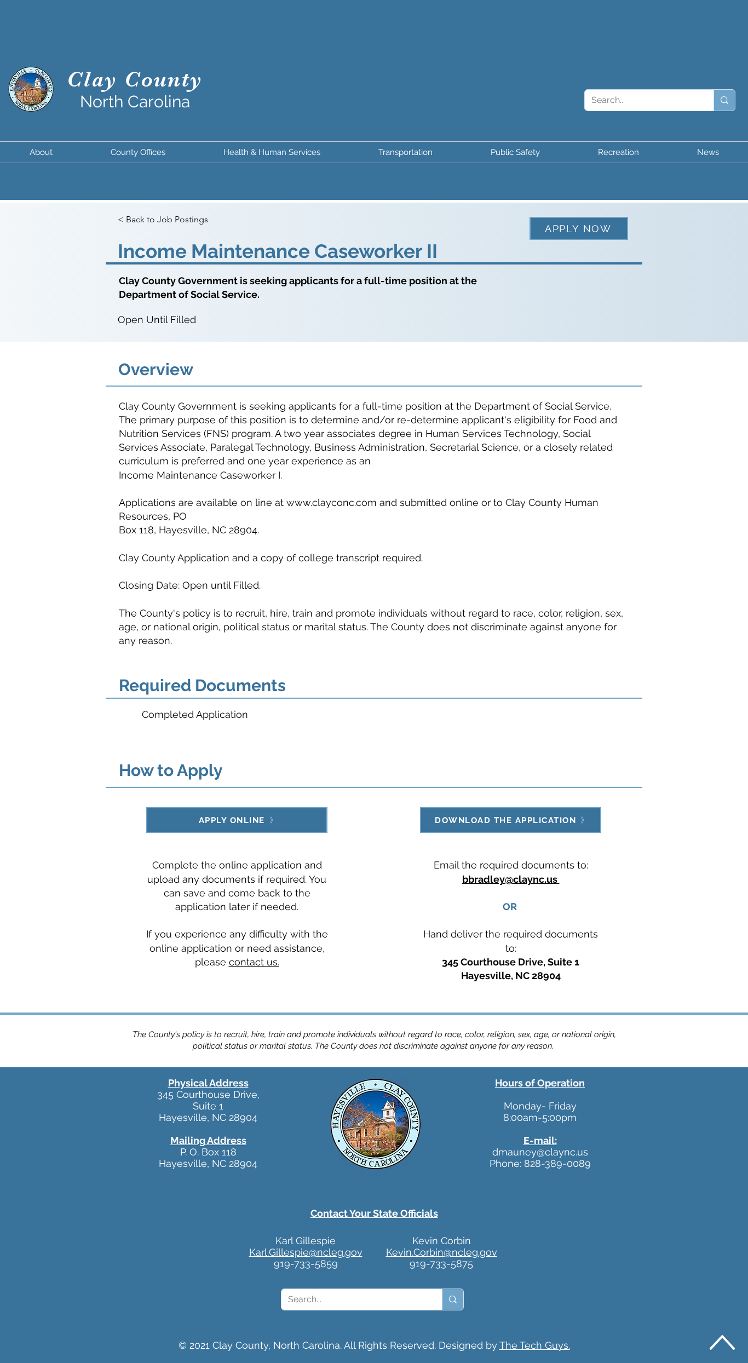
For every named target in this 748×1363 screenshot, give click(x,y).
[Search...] (724, 100)
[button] (41, 152)
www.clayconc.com (331, 502)
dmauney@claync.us (540, 1152)
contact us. (254, 962)
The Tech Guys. (534, 1345)
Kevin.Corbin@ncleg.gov (441, 1252)
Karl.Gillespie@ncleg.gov (306, 1252)
